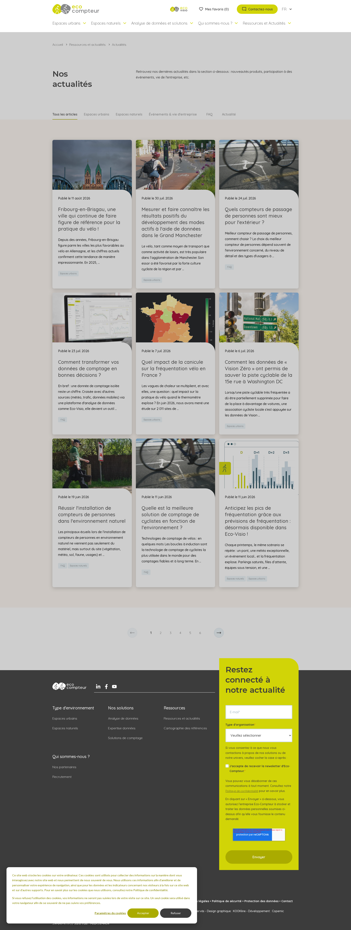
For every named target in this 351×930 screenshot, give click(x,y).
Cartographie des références (185, 728)
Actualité (229, 114)
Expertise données (121, 728)
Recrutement (62, 777)
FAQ (209, 114)
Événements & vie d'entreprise (173, 114)
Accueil (57, 44)
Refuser (176, 913)
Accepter (143, 913)
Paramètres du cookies (110, 913)
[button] (132, 633)
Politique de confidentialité (241, 791)
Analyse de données (123, 718)
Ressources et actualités (87, 44)
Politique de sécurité (227, 901)
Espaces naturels (129, 114)
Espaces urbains (96, 114)
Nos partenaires (64, 767)
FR (284, 9)
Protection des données (261, 901)
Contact (287, 901)
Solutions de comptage (125, 738)
